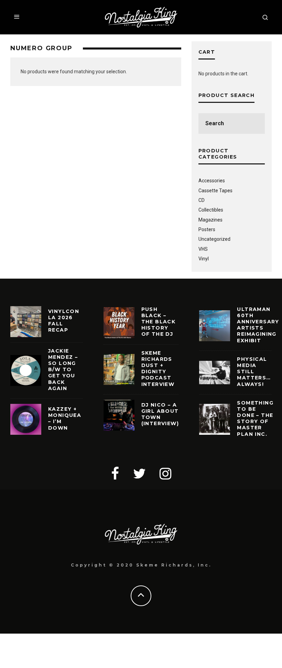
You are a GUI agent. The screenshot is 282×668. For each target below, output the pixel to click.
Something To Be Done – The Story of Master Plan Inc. (255, 418)
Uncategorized (214, 239)
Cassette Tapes (215, 190)
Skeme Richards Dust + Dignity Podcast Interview (158, 368)
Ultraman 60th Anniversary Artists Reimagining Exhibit (258, 325)
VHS (203, 249)
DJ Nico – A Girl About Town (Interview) (160, 414)
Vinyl (203, 258)
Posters (206, 229)
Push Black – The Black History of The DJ (158, 321)
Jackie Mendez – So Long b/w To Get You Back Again (63, 369)
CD (201, 200)
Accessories (211, 180)
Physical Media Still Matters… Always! (254, 371)
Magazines (210, 220)
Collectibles (210, 210)
